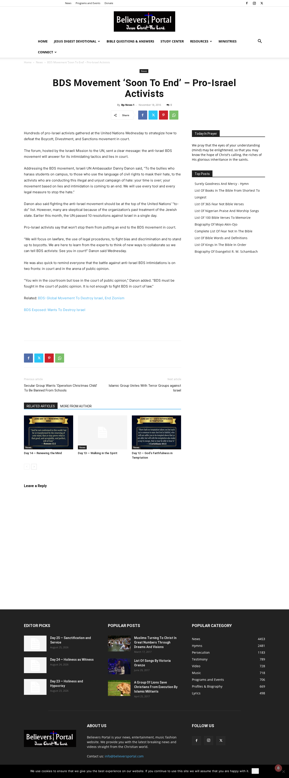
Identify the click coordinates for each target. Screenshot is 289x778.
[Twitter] (261, 3)
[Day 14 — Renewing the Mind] (48, 432)
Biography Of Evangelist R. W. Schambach (226, 251)
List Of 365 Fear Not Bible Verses (219, 204)
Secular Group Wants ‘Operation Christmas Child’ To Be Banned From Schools (60, 388)
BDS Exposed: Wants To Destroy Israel (54, 310)
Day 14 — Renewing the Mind (43, 453)
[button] (259, 42)
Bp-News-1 (127, 104)
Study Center (172, 41)
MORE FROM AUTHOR (76, 406)
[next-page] (34, 466)
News (68, 3)
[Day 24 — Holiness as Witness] (35, 665)
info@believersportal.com (124, 756)
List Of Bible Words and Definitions (221, 238)
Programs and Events (88, 3)
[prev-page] (27, 466)
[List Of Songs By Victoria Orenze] (119, 666)
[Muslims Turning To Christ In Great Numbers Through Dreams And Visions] (119, 643)
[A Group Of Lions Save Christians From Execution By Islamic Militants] (119, 688)
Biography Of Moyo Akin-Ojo (216, 224)
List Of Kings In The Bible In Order (220, 245)
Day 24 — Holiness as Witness (72, 659)
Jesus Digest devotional (75, 41)
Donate (109, 3)
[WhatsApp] (173, 115)
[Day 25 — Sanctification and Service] (35, 643)
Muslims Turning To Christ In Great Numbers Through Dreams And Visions (155, 642)
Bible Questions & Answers (130, 41)
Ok (255, 771)
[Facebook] (246, 3)
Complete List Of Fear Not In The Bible (223, 231)
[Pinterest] (163, 115)
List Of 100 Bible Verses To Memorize (223, 217)
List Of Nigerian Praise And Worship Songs (227, 211)
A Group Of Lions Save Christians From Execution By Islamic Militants (155, 687)
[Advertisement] (102, 325)
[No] (283, 771)
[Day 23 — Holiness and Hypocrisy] (35, 687)
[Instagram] (254, 3)
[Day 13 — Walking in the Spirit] (102, 432)
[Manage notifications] (278, 768)
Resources (199, 41)
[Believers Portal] (144, 21)
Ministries (228, 41)
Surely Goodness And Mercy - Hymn (222, 184)
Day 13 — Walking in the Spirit (97, 453)
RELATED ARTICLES (41, 406)
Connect (45, 52)
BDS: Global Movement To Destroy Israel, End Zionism (81, 298)
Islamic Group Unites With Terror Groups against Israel (145, 388)
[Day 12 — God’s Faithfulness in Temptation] (156, 432)
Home (43, 41)
